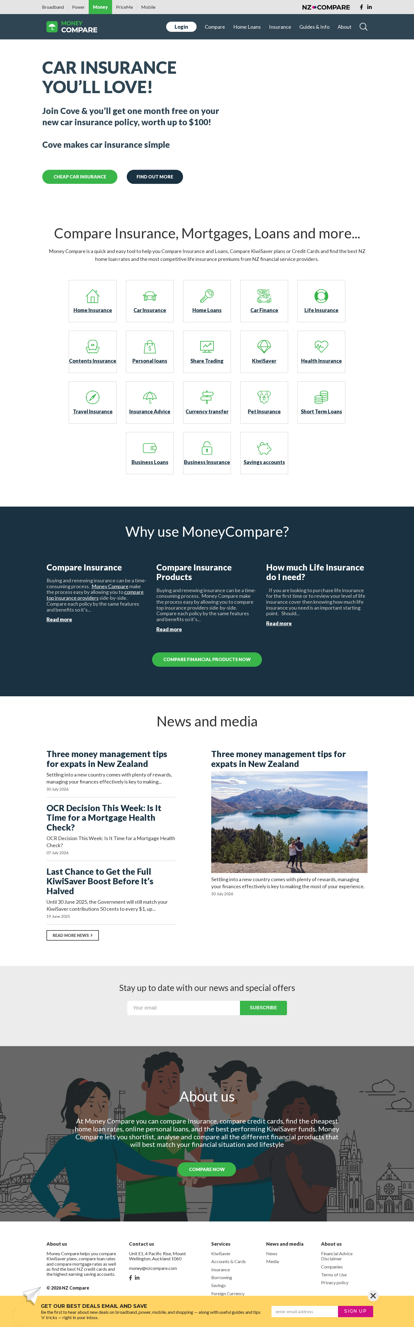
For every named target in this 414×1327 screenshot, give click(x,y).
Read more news (71, 935)
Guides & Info (314, 27)
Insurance (280, 27)
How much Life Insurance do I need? (315, 572)
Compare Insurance (84, 567)
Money (100, 7)
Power (78, 7)
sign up (355, 1311)
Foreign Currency (227, 1293)
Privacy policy (334, 1282)
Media (272, 1261)
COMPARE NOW (207, 1169)
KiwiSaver (221, 1253)
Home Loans (247, 27)
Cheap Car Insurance (80, 176)
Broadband (53, 7)
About (344, 27)
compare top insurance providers (95, 595)
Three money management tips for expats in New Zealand (106, 758)
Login (181, 27)
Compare (215, 27)
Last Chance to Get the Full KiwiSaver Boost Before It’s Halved (99, 881)
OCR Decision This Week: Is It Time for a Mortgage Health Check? (103, 817)
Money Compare (110, 586)
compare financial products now (207, 659)
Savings (218, 1285)
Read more (59, 619)
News (271, 1253)
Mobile (148, 7)
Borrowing (221, 1277)
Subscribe (263, 1007)
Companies (332, 1266)
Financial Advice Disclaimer (337, 1256)
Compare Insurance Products (194, 572)
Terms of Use (334, 1274)
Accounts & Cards (228, 1261)
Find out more (155, 176)
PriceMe (124, 7)
